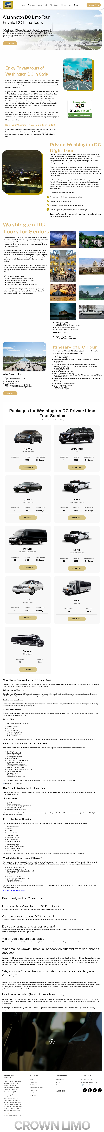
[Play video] (52, 1041)
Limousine (9, 120)
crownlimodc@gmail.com (23, 387)
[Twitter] (95, 1090)
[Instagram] (85, 1090)
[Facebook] (90, 1090)
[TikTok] (100, 1090)
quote (44, 132)
